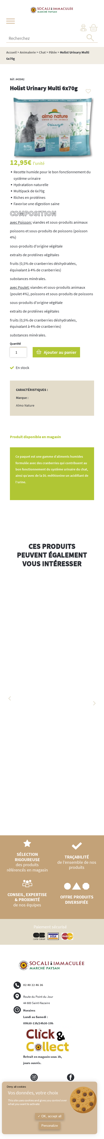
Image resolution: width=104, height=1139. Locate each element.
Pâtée (53, 52)
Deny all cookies (16, 1086)
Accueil (11, 52)
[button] (87, 90)
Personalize (49, 1125)
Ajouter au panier (60, 352)
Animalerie (28, 52)
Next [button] (94, 703)
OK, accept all (50, 1116)
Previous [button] (10, 698)
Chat (42, 52)
